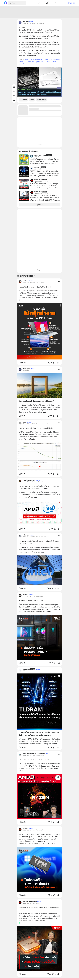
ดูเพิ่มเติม (32, 439)
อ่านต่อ (54, 298)
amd (32, 100)
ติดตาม (31, 21)
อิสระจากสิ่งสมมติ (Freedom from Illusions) (36, 401)
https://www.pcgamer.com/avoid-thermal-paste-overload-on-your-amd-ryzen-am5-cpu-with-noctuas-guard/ (39, 61)
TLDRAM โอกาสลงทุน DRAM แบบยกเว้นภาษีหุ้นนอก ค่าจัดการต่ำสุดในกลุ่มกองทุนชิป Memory (39, 733)
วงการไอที (23, 100)
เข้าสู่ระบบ (71, 3)
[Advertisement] (39, 12)
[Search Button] (10, 2)
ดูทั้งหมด (39, 205)
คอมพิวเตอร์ (41, 100)
